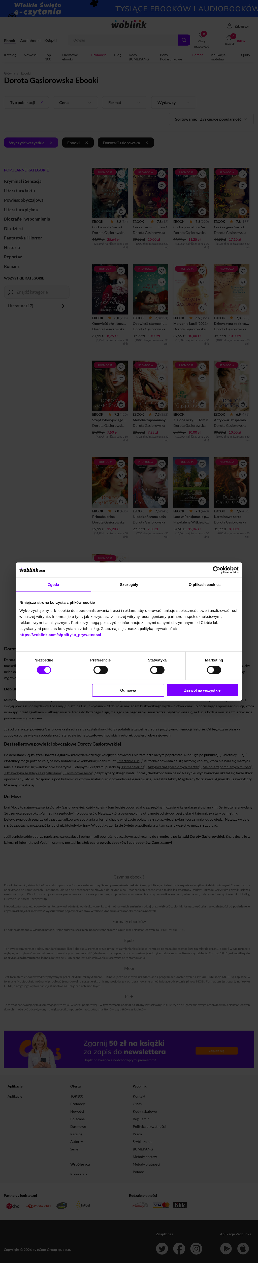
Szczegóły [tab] (129, 584)
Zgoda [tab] (53, 584)
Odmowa (128, 690)
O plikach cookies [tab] (204, 584)
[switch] (100, 670)
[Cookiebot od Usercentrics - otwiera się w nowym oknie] (217, 570)
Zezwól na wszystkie (202, 690)
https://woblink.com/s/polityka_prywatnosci (60, 634)
